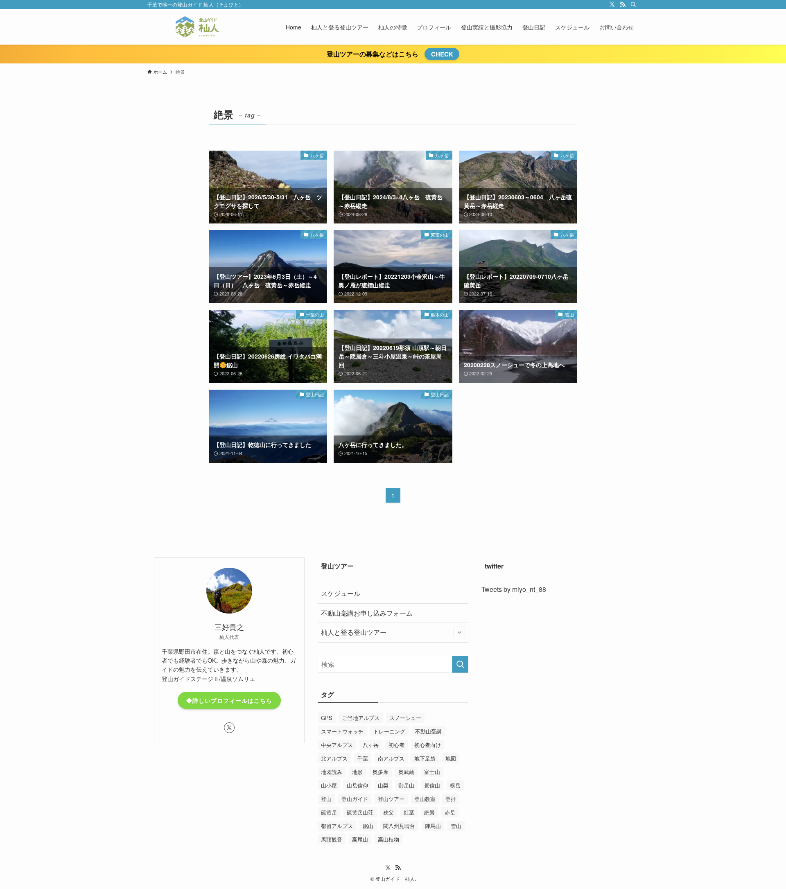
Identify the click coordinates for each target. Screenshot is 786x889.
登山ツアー (391, 799)
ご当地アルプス (360, 718)
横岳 (455, 785)
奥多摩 (380, 772)
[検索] (633, 4)
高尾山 (360, 839)
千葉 (362, 758)
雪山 (456, 826)
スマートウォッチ (342, 731)
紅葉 (409, 812)
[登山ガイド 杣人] (197, 27)
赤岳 (450, 812)
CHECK (442, 54)
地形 (357, 772)
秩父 (388, 812)
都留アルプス (337, 826)
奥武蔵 (406, 772)
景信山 (432, 785)
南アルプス (391, 758)
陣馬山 (433, 826)
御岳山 (406, 785)
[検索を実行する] (460, 664)
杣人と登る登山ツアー (353, 632)
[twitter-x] (612, 4)
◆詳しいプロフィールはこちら (229, 700)
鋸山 (368, 826)
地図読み (331, 772)
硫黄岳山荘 (360, 812)
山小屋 (329, 785)
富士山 (432, 772)
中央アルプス (337, 745)
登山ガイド (354, 799)
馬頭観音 (331, 839)
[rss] (622, 4)
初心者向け (427, 745)
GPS (326, 718)
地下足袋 (425, 758)
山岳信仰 (357, 785)
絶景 (429, 812)
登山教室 (425, 799)
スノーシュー (405, 718)
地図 (450, 758)
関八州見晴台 (399, 826)
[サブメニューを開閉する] (459, 632)
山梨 (383, 785)
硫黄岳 (329, 812)
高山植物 (388, 839)
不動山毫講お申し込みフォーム (367, 613)
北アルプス (334, 758)
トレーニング (389, 731)
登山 (326, 799)
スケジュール (340, 593)
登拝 (450, 799)
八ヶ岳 (371, 745)
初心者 (396, 745)
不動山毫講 (428, 731)
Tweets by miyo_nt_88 (513, 589)
